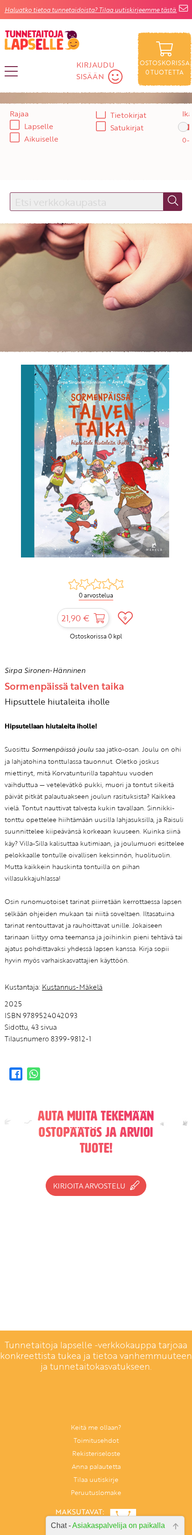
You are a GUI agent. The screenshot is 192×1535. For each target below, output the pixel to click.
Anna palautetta (96, 1466)
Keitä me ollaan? (96, 1427)
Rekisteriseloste (96, 1453)
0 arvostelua (96, 595)
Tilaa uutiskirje (96, 1479)
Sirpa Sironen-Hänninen (45, 670)
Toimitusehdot (96, 1440)
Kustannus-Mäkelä (72, 987)
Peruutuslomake (96, 1492)
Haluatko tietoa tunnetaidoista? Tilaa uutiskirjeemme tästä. (91, 9)
